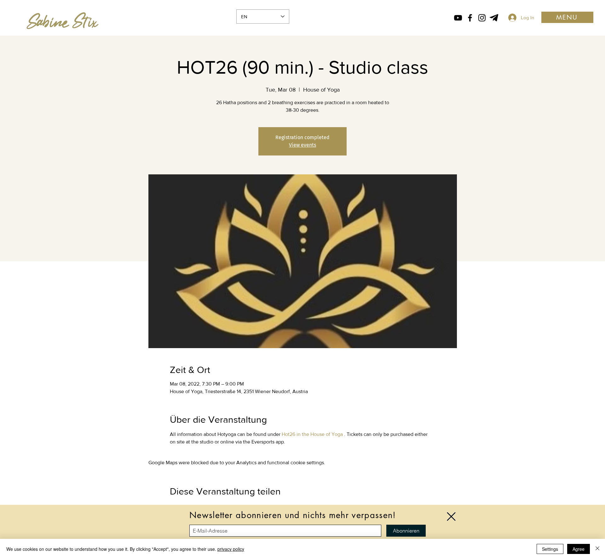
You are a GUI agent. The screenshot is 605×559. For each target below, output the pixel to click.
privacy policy (230, 549)
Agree (579, 549)
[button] (451, 516)
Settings (550, 549)
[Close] (597, 549)
